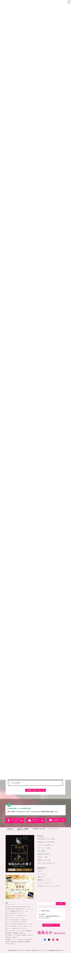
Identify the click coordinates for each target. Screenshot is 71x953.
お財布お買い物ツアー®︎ (24, 906)
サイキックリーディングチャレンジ (15, 917)
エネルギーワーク (22, 911)
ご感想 (20, 908)
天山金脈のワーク (11, 935)
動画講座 (9, 932)
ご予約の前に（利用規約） (23, 828)
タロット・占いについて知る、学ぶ (46, 863)
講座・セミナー (41, 877)
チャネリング (22, 922)
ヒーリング (10, 924)
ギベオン (22, 915)
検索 (60, 904)
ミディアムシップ (22, 928)
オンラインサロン (18, 913)
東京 (16, 937)
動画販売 (17, 932)
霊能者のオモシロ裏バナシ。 (44, 854)
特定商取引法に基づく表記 (39, 828)
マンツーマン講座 (11, 928)
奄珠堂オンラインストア (22, 829)
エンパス (9, 913)
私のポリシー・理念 (42, 857)
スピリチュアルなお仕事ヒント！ (45, 845)
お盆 (14, 906)
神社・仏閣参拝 (41, 851)
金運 (15, 941)
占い (23, 932)
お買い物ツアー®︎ (11, 908)
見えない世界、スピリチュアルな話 (46, 839)
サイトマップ (10, 829)
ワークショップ (18, 930)
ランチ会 (9, 930)
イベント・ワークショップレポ (45, 883)
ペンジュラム (10, 926)
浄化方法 (29, 939)
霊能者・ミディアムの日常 (44, 860)
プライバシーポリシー (54, 828)
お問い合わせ (10, 828)
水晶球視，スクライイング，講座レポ (15, 939)
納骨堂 (9, 941)
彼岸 (19, 935)
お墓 (8, 906)
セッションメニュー (42, 874)
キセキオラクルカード (12, 915)
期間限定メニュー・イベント (44, 880)
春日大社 (9, 937)
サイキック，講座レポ (22, 919)
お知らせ (40, 871)
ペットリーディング (27, 924)
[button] (35, 790)
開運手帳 (21, 941)
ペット (17, 924)
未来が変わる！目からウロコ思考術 (46, 842)
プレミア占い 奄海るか (15, 782)
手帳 (30, 935)
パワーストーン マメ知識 (44, 848)
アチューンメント (28, 908)
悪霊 (25, 935)
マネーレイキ (29, 926)
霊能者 (28, 941)
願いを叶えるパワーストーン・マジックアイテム (49, 886)
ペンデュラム (19, 926)
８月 (14, 943)
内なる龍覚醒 (28, 930)
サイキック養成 (11, 919)
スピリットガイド (11, 922)
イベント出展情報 (11, 911)
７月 (8, 943)
